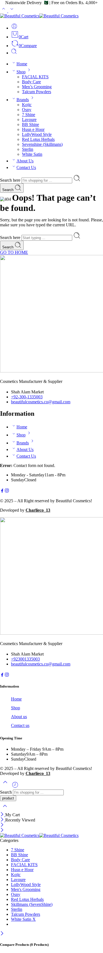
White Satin (32, 154)
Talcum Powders (36, 91)
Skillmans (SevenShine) (31, 904)
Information (9, 686)
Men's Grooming (25, 889)
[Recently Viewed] (15, 787)
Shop (21, 71)
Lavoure (29, 119)
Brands (22, 99)
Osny (26, 109)
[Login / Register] (14, 28)
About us (19, 716)
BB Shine (30, 124)
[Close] (2, 814)
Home (21, 63)
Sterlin (27, 149)
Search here (10, 180)
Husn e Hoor (33, 129)
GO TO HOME (14, 252)
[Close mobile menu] (2, 830)
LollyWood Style (37, 134)
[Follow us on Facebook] (2, 491)
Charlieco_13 (38, 510)
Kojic (27, 104)
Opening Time (11, 738)
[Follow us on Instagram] (6, 491)
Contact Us (26, 167)
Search (8, 190)
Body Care (31, 81)
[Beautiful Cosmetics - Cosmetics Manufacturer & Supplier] (39, 16)
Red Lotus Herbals (38, 139)
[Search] (14, 52)
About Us (25, 161)
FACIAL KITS (35, 76)
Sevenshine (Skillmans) (42, 144)
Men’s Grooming (37, 86)
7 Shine (28, 114)
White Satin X (23, 919)
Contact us (20, 725)
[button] (51, 686)
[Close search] (5, 809)
